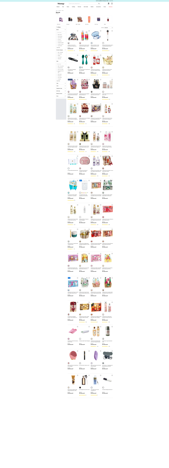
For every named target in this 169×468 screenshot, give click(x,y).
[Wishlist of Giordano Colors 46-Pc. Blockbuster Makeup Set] (77, 30)
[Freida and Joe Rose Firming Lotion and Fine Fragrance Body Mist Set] (107, 111)
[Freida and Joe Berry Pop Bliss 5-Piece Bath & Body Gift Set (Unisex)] (96, 276)
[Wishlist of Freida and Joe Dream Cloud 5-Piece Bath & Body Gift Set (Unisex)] (77, 297)
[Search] (99, 4)
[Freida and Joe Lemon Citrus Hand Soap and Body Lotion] (84, 149)
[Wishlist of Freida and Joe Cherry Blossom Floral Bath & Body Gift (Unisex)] (100, 196)
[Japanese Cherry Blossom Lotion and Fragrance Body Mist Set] (107, 149)
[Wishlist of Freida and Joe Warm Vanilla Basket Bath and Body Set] (112, 196)
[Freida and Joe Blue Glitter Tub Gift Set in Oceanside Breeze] (73, 200)
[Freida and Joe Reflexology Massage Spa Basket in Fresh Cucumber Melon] (84, 251)
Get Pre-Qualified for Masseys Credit (102, 0)
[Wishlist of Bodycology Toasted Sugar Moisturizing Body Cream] (77, 399)
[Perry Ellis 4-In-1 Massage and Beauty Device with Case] (107, 378)
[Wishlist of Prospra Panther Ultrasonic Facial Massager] (89, 221)
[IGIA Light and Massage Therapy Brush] (73, 60)
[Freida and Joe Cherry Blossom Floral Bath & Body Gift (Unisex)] (96, 200)
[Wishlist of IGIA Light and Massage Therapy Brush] (77, 56)
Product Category (59, 49)
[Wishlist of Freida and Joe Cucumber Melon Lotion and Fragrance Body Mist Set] (77, 107)
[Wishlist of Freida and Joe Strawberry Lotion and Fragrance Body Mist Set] (100, 56)
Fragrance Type (59, 88)
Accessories (98, 6)
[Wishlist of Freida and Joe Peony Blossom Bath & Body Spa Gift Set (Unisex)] (112, 246)
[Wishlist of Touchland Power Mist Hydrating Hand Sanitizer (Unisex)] (89, 196)
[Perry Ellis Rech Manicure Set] (84, 378)
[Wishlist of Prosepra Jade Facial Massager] (89, 348)
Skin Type (58, 90)
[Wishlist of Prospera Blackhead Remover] (77, 170)
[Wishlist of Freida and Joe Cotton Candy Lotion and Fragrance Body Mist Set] (89, 30)
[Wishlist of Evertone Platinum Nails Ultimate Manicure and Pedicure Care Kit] (100, 30)
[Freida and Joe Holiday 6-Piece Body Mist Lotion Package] (96, 327)
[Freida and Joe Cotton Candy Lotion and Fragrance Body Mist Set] (84, 35)
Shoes (68, 6)
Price (57, 95)
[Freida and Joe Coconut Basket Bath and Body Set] (84, 111)
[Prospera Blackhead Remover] (73, 174)
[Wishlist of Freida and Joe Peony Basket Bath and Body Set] (89, 81)
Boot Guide (86, 6)
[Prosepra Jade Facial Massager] (84, 352)
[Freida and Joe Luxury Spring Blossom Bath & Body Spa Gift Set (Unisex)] (96, 301)
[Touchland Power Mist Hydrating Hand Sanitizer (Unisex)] (84, 200)
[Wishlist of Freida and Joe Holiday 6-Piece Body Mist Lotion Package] (100, 323)
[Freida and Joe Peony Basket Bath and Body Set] (84, 86)
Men (63, 6)
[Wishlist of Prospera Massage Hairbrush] (112, 399)
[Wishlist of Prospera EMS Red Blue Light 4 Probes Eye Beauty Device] (112, 30)
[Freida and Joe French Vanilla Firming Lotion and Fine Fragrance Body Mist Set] (73, 225)
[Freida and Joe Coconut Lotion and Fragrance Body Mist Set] (96, 225)
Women (58, 6)
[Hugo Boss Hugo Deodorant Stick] (107, 352)
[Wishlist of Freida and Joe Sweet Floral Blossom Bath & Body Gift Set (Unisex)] (89, 297)
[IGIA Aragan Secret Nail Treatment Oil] (96, 403)
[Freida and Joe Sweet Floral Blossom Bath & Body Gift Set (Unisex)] (84, 301)
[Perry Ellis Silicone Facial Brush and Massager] (84, 60)
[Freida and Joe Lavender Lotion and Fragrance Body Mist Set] (96, 174)
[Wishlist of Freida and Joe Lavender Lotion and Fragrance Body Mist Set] (100, 170)
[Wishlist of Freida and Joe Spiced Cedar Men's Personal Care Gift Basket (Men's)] (100, 81)
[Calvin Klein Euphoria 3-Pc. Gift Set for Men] (107, 86)
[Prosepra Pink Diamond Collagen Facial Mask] (84, 174)
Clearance (110, 6)
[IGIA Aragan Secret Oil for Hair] (84, 403)
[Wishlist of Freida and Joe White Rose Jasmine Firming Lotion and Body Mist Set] (112, 323)
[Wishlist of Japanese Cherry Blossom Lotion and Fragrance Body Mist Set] (112, 145)
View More (58, 47)
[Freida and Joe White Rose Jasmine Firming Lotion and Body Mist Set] (107, 327)
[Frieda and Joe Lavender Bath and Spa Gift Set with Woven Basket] (73, 86)
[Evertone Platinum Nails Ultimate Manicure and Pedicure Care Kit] (96, 35)
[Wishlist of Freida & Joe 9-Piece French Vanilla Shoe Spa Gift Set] (112, 56)
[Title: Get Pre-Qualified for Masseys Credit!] (90, 137)
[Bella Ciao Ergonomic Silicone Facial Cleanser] (96, 378)
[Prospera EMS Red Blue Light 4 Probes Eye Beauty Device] (107, 35)
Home (105, 6)
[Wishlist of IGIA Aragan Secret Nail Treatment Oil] (100, 399)
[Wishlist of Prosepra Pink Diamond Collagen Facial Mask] (89, 170)
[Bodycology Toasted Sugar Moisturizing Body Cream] (73, 403)
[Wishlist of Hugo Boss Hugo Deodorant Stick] (112, 348)
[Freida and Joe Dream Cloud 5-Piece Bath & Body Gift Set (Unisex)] (73, 301)
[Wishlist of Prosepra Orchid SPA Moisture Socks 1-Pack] (77, 348)
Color (57, 85)
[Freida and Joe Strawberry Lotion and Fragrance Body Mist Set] (96, 60)
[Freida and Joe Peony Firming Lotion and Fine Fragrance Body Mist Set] (96, 149)
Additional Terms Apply (93, 8)
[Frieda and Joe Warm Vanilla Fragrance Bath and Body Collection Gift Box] (84, 327)
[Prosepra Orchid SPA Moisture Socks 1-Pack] (73, 352)
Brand (57, 29)
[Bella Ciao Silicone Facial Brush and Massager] (73, 378)
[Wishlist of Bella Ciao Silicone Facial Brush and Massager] (77, 373)
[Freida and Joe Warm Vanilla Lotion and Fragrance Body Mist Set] (73, 149)
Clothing (73, 6)
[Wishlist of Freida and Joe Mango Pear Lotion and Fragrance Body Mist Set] (100, 348)
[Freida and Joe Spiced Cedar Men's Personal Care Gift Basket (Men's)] (96, 86)
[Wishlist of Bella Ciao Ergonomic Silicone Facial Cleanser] (100, 373)
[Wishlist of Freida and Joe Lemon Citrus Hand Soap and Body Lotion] (89, 145)
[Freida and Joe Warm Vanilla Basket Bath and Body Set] (107, 200)
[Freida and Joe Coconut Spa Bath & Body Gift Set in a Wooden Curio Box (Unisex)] (84, 276)
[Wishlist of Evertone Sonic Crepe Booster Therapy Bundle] (77, 246)
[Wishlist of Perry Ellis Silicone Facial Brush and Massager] (89, 56)
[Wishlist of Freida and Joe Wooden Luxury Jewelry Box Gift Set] (112, 170)
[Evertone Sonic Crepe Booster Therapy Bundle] (73, 251)
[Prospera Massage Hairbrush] (107, 403)
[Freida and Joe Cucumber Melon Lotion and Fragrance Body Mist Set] (73, 111)
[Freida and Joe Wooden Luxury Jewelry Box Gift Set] (107, 174)
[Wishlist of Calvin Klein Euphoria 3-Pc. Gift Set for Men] (112, 81)
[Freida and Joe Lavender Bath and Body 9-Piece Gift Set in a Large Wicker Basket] (107, 301)
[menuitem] (58, 7)
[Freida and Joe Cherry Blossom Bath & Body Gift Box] (107, 225)
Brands (92, 6)
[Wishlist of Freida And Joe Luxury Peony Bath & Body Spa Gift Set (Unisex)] (112, 272)
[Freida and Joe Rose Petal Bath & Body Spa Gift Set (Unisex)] (96, 251)
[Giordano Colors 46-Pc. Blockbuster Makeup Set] (73, 35)
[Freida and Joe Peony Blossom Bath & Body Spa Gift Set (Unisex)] (107, 251)
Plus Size (79, 6)
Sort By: (102, 27)
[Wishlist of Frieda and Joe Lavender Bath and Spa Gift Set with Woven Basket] (77, 81)
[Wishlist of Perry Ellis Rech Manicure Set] (89, 373)
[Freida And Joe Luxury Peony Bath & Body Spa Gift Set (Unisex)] (107, 276)
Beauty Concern (59, 93)
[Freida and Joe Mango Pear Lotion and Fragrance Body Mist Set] (96, 352)
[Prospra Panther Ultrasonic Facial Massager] (84, 225)
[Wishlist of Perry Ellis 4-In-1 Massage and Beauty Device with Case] (112, 373)
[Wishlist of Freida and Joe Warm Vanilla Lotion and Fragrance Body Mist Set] (77, 145)
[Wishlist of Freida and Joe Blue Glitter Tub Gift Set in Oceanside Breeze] (77, 196)
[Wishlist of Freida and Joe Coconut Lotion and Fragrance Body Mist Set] (100, 221)
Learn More (111, 0)
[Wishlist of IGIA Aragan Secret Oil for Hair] (89, 399)
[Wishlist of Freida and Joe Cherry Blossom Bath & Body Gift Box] (112, 221)
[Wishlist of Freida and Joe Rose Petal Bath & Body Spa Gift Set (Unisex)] (100, 246)
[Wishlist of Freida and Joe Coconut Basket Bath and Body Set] (89, 107)
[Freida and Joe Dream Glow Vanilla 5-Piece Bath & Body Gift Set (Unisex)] (73, 276)
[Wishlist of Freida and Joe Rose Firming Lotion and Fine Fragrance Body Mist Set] (112, 107)
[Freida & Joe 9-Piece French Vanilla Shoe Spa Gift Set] (107, 60)
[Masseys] (61, 4)
